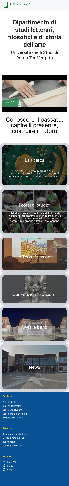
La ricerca (35, 160)
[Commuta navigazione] (63, 4)
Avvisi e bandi (34, 327)
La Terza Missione (34, 257)
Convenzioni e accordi (35, 294)
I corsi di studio (34, 205)
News (34, 367)
